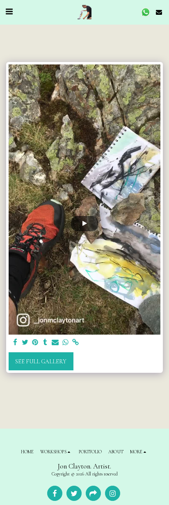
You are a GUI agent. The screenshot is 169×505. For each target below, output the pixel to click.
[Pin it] (35, 343)
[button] (9, 12)
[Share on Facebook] (15, 343)
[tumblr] (45, 343)
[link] (75, 343)
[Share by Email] (55, 343)
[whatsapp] (65, 343)
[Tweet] (25, 343)
